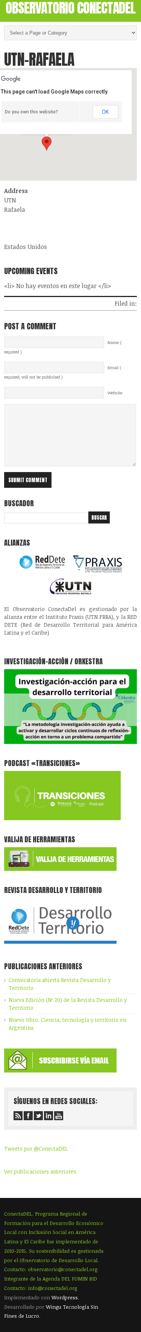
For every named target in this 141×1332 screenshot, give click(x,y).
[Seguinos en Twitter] (38, 1115)
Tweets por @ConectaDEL (36, 1148)
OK (105, 112)
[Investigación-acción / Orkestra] (70, 741)
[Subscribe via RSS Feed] (18, 1115)
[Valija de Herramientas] (60, 868)
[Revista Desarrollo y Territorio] (60, 945)
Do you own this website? (31, 112)
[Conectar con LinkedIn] (48, 1115)
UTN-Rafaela (39, 59)
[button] (47, 143)
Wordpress (65, 1297)
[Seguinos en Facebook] (28, 1115)
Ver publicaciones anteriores (40, 1171)
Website (115, 392)
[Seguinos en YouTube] (58, 1115)
